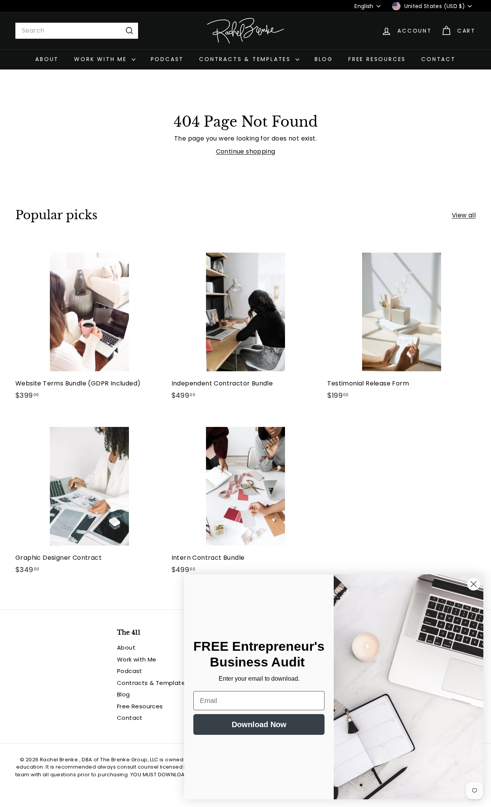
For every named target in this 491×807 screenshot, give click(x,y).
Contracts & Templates (246, 59)
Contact (438, 59)
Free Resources (377, 59)
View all (464, 215)
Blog (324, 59)
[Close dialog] (473, 584)
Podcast (167, 59)
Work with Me (101, 59)
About (47, 59)
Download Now (259, 724)
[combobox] (76, 31)
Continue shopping (245, 151)
